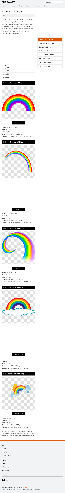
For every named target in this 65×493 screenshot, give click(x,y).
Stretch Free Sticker (45, 47)
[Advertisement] (18, 49)
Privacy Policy (6, 455)
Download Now (18, 123)
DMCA (4, 449)
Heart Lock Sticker (45, 66)
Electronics (5, 470)
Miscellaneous (6, 467)
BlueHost (27, 487)
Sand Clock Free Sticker (46, 55)
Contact (4, 452)
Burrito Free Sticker (45, 62)
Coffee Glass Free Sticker (47, 51)
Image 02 (6, 68)
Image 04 (6, 74)
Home (4, 15)
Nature (7, 15)
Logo (3, 463)
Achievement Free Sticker (47, 43)
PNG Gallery (8, 2)
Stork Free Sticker (44, 58)
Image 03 (6, 71)
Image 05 (6, 77)
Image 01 (6, 65)
